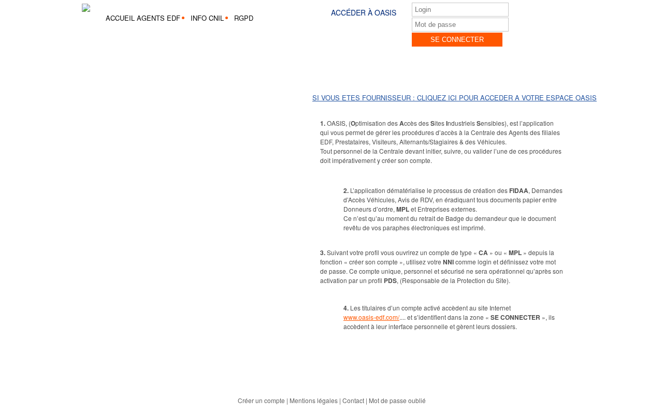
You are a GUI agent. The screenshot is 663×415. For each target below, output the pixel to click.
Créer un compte (261, 400)
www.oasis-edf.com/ (371, 317)
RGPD (243, 18)
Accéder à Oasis (363, 12)
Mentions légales (314, 400)
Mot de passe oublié (397, 400)
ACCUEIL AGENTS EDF (143, 18)
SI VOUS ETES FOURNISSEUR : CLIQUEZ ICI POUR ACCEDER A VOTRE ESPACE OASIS (454, 97)
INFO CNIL (207, 18)
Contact (353, 400)
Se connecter (457, 39)
